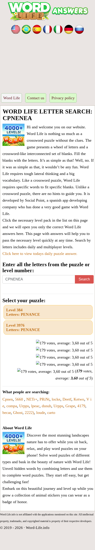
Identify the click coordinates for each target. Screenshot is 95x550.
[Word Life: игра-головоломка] (79, 29)
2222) (29, 412)
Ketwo (79, 399)
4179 (81, 406)
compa (11, 406)
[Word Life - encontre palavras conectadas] (26, 29)
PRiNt (44, 399)
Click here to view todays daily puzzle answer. (39, 253)
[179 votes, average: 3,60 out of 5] (64, 343)
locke (56, 399)
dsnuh (46, 406)
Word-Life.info (37, 528)
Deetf (67, 399)
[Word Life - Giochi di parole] (58, 29)
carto (51, 412)
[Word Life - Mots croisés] (47, 29)
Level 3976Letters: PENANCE (23, 327)
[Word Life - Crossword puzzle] (15, 29)
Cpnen (7, 399)
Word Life (11, 98)
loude (40, 412)
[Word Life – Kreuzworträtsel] (68, 29)
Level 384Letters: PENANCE (23, 312)
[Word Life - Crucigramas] (37, 29)
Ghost (18, 412)
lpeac (35, 406)
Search (84, 279)
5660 (19, 399)
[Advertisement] (47, 62)
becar (6, 412)
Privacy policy (63, 98)
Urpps (24, 406)
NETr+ (31, 399)
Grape (70, 406)
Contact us (35, 98)
